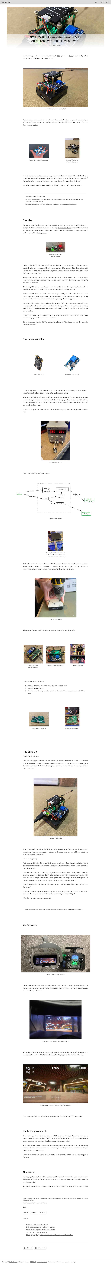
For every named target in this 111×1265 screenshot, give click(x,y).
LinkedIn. (32, 1200)
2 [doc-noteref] (87, 178)
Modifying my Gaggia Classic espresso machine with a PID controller (49, 1235)
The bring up (30, 751)
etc (107, 2)
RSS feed (33, 1262)
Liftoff (83, 122)
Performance (30, 925)
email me (29, 1203)
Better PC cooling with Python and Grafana (40, 1229)
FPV (58, 56)
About (102, 2)
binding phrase (41, 233)
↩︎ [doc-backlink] (44, 196)
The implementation (34, 339)
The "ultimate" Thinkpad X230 (36, 1232)
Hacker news (71, 1198)
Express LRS (53, 225)
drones (71, 56)
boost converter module (76, 303)
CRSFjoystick (82, 225)
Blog (96, 2)
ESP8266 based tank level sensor (37, 1224)
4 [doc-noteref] (34, 768)
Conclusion (29, 1172)
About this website (42, 1262)
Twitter (76, 1198)
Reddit (24, 1200)
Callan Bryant (13, 1262)
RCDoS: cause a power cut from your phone (40, 1227)
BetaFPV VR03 (28, 280)
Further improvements (35, 1131)
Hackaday (80, 1198)
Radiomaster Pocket (64, 228)
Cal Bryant (6, 2)
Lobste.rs (85, 1198)
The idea (28, 220)
